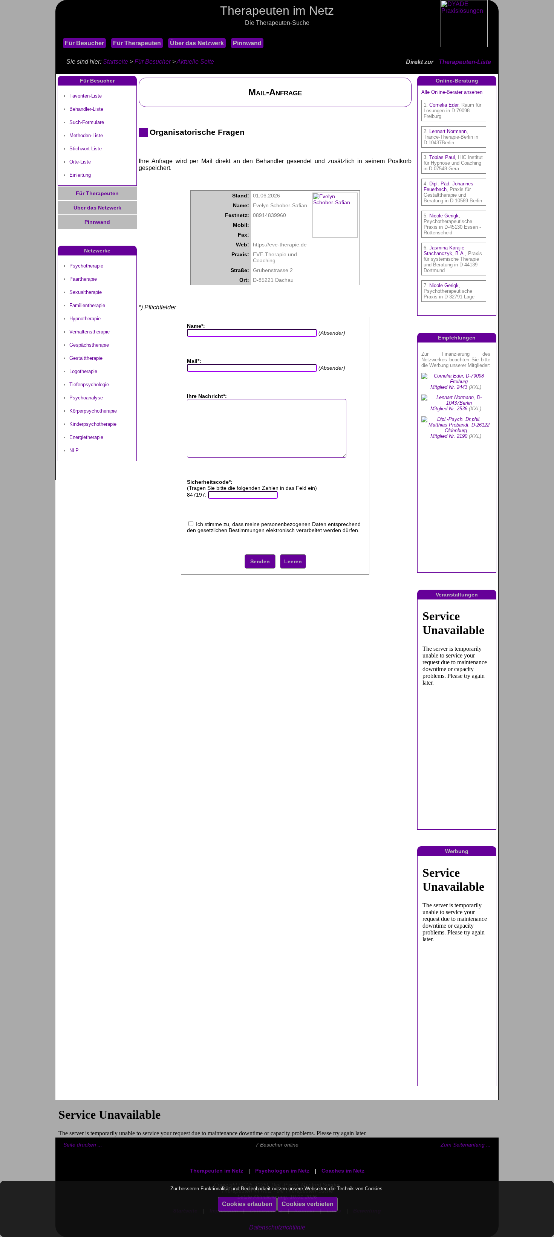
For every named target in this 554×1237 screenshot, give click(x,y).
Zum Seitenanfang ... (466, 1145)
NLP (74, 450)
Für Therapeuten (137, 43)
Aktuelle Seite (195, 61)
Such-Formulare (86, 122)
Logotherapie (83, 371)
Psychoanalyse (86, 398)
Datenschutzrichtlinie (277, 1227)
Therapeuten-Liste (465, 62)
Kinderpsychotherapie (92, 424)
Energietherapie (86, 437)
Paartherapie (83, 279)
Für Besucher (84, 43)
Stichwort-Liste (85, 148)
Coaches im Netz (342, 1171)
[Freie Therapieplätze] (59, 33)
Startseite (115, 61)
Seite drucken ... (82, 1145)
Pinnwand (247, 43)
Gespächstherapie (89, 345)
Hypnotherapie (85, 318)
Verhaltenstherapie (89, 332)
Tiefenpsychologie (89, 384)
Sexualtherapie (85, 292)
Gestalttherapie (86, 358)
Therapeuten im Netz (216, 1171)
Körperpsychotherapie (93, 411)
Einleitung (80, 175)
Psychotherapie (86, 266)
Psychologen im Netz (282, 1171)
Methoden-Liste (86, 135)
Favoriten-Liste (85, 96)
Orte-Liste (80, 162)
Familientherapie (87, 305)
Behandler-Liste (86, 109)
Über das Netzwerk (197, 43)
